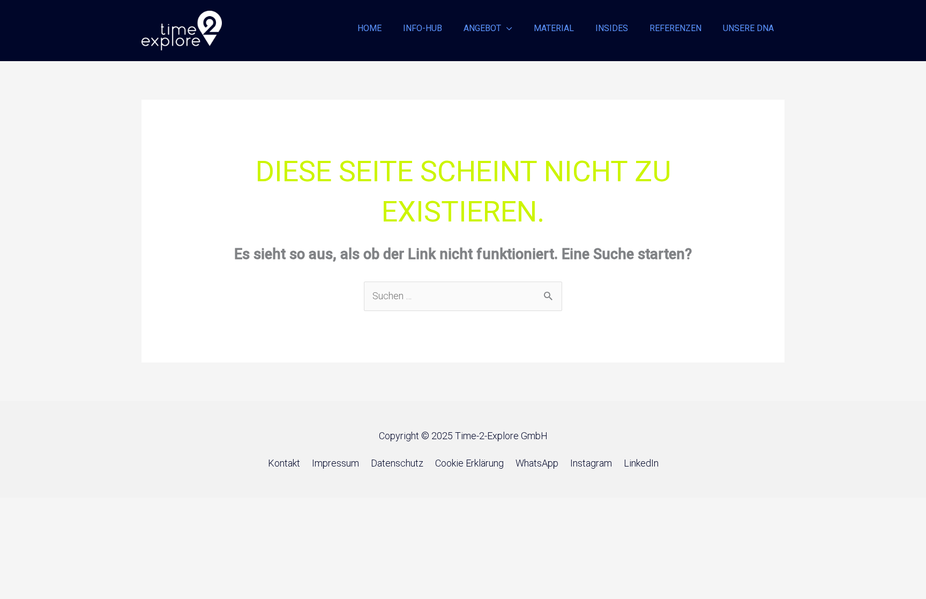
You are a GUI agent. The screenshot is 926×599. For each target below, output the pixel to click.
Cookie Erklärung (469, 463)
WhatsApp (537, 463)
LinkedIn (641, 463)
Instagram (591, 463)
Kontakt (284, 463)
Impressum (335, 463)
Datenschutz (397, 463)
